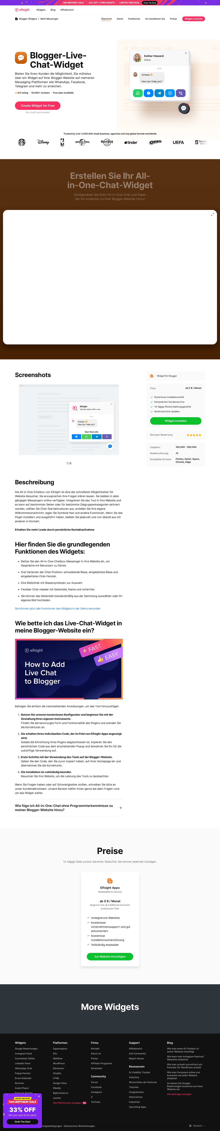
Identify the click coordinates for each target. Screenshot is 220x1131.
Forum (94, 1082)
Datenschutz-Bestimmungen (79, 1126)
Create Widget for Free (37, 105)
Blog (53, 9)
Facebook (96, 1087)
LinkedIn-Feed (22, 1063)
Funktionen (134, 18)
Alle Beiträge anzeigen (179, 1094)
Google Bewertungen (26, 1048)
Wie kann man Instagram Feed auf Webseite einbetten (185, 1058)
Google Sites (60, 1083)
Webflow (57, 1058)
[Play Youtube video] (69, 669)
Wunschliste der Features (143, 1082)
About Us (96, 1053)
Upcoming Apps (137, 1106)
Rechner (19, 1083)
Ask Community (137, 1053)
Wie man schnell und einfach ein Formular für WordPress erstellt (184, 1066)
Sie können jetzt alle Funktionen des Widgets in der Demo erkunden (58, 608)
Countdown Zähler (25, 1058)
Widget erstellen (194, 18)
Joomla (57, 1097)
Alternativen (136, 1097)
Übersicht (106, 18)
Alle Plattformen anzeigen (69, 1102)
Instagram (96, 1092)
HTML (56, 1078)
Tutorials (134, 1087)
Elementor (58, 1068)
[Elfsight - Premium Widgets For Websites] (22, 9)
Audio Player (22, 1088)
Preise (173, 18)
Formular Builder (24, 1093)
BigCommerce (60, 1093)
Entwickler (96, 1068)
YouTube (95, 1102)
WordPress (59, 1063)
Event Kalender (23, 1078)
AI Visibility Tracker (139, 1072)
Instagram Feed (23, 1053)
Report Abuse (136, 1058)
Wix (55, 1053)
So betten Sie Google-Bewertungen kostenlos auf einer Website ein (185, 1086)
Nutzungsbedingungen (50, 1126)
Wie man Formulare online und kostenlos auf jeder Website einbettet (183, 1075)
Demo (120, 18)
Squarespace (60, 1048)
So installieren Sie (155, 18)
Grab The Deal (22, 1121)
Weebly (57, 1088)
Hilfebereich (67, 9)
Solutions (134, 1077)
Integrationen (136, 1092)
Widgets (41, 9)
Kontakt (95, 1048)
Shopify (57, 1073)
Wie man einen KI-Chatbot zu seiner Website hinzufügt (183, 1050)
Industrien (134, 1102)
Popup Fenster (23, 1073)
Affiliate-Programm (101, 1063)
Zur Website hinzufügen (110, 956)
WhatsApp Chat (23, 1068)
